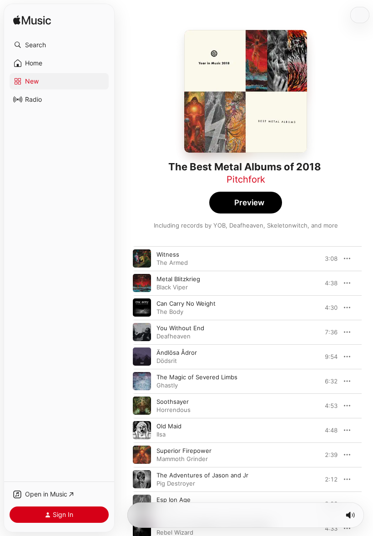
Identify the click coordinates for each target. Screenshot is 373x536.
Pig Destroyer (175, 483)
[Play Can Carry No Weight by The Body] (142, 307)
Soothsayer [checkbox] (172, 401)
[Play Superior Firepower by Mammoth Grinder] (142, 455)
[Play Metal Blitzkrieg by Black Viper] (142, 283)
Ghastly (167, 385)
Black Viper (172, 287)
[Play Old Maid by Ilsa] (142, 430)
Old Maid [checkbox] (168, 426)
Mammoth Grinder (182, 458)
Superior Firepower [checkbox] (184, 450)
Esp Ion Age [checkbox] (173, 499)
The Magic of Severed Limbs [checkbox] (196, 377)
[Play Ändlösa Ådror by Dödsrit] (142, 356)
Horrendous (173, 409)
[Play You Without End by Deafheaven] (142, 332)
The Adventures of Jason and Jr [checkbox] (202, 475)
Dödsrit (166, 360)
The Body (169, 311)
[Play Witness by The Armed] (142, 258)
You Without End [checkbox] (180, 328)
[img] (32, 20)
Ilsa (161, 434)
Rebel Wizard (174, 532)
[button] (59, 45)
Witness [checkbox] (167, 254)
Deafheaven (173, 336)
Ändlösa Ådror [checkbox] (176, 352)
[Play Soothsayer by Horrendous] (142, 406)
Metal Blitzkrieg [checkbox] (178, 279)
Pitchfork (246, 179)
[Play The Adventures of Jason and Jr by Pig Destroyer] (142, 479)
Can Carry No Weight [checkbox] (186, 303)
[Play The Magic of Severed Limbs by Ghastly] (142, 381)
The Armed (172, 262)
